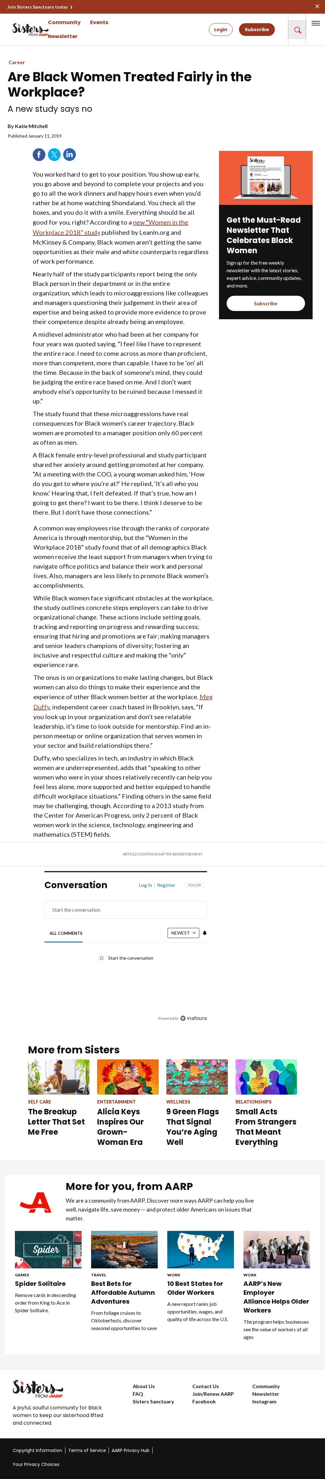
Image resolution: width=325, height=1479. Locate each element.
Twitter (54, 154)
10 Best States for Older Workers (195, 1288)
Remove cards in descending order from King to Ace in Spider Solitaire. (45, 1302)
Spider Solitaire (40, 1283)
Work (173, 1275)
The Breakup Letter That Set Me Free (56, 1121)
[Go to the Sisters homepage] (19, 29)
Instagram (264, 1401)
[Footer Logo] (60, 1389)
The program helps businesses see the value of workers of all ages (276, 1329)
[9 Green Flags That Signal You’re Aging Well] (197, 1077)
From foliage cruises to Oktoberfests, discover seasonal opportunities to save (124, 1320)
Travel (98, 1275)
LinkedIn (69, 154)
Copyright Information (37, 1450)
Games (22, 1275)
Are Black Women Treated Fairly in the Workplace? (130, 84)
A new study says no (50, 109)
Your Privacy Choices (36, 1464)
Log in (145, 885)
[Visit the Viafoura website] (193, 1018)
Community (64, 22)
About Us (144, 1386)
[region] (125, 956)
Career (17, 62)
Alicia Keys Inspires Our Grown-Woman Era (120, 1126)
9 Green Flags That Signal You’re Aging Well (192, 1126)
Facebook (39, 154)
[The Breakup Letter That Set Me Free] (59, 1077)
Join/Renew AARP (213, 1394)
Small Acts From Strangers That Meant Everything (265, 1126)
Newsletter (62, 36)
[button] (297, 29)
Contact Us (205, 1386)
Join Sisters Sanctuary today (37, 7)
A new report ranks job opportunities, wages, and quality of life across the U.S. (197, 1311)
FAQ (138, 1394)
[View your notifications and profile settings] (204, 933)
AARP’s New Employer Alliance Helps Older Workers (276, 1297)
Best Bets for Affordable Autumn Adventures (123, 1292)
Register (166, 885)
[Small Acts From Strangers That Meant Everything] (266, 1077)
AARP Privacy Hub (130, 1450)
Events (99, 22)
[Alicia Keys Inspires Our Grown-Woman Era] (128, 1077)
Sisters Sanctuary (153, 1401)
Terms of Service (87, 1450)
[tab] (65, 933)
